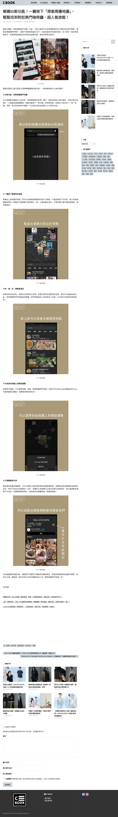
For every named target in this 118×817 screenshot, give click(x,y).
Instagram (28, 645)
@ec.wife (42, 183)
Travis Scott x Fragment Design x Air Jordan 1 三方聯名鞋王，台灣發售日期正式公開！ (48, 657)
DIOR (95, 153)
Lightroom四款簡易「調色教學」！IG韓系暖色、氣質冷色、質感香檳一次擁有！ (29, 607)
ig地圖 (8, 645)
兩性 (108, 156)
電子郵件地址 (8, 768)
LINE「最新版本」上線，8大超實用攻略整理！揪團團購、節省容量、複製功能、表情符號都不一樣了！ (36, 602)
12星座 (84, 153)
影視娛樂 (88, 3)
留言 (5, 736)
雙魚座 (111, 171)
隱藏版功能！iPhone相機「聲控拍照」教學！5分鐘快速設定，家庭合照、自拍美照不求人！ (33, 597)
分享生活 (98, 3)
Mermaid (19, 22)
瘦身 (104, 168)
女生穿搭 (84, 162)
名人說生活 (44, 3)
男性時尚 (67, 3)
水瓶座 (108, 165)
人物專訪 (99, 156)
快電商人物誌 (55, 3)
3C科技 (25, 22)
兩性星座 (109, 3)
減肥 (113, 165)
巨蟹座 (96, 162)
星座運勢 (102, 165)
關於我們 (48, 798)
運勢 (95, 171)
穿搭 (108, 168)
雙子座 (105, 171)
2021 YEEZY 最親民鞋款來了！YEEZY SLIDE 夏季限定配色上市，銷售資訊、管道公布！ (30, 653)
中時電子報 (92, 156)
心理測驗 (106, 162)
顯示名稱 (6, 762)
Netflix (101, 153)
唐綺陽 (98, 159)
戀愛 (87, 165)
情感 (111, 162)
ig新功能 (13, 645)
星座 (97, 165)
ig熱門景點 (21, 645)
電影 (83, 174)
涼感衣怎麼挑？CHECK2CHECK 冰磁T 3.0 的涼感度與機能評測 (105, 57)
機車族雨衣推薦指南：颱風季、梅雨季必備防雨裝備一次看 (105, 73)
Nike (105, 153)
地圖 (34, 645)
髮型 (91, 174)
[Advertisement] (41, 628)
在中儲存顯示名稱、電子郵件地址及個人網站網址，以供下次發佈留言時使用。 (33, 779)
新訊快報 (34, 3)
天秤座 (104, 159)
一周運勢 (84, 156)
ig (4, 645)
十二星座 (84, 159)
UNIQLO (110, 153)
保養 (104, 156)
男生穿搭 (99, 168)
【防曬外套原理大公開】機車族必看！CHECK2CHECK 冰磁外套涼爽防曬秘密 (65, 713)
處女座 (91, 171)
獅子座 (89, 168)
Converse (90, 153)
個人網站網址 (7, 774)
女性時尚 (77, 3)
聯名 (113, 168)
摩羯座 (92, 165)
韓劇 (87, 174)
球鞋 (94, 168)
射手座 (91, 162)
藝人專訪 (84, 171)
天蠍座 (109, 159)
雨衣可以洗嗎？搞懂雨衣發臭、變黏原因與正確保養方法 (105, 88)
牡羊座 (84, 168)
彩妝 (100, 162)
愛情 (83, 165)
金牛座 (100, 171)
